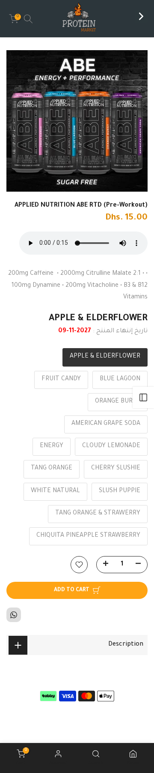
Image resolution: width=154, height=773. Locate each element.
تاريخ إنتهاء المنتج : (120, 331)
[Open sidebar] (143, 397)
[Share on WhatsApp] (13, 615)
